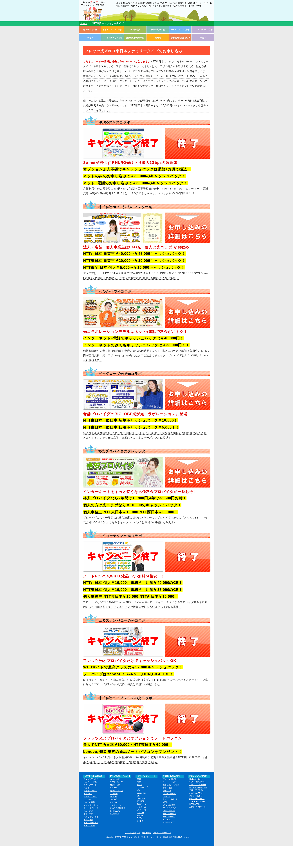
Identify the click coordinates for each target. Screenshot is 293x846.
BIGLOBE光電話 (169, 814)
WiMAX (166, 802)
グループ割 (88, 814)
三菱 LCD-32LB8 (196, 790)
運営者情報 (146, 833)
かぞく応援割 (89, 802)
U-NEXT (166, 796)
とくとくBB (141, 807)
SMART (140, 815)
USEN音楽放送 (169, 805)
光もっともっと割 (91, 817)
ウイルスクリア (169, 808)
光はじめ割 (88, 811)
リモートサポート (170, 799)
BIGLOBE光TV (169, 816)
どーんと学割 (89, 825)
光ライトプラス (90, 791)
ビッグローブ (142, 787)
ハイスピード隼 (90, 782)
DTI (138, 796)
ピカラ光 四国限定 (117, 808)
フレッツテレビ (169, 794)
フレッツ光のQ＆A (132, 833)
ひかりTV (167, 791)
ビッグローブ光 (116, 791)
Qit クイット (142, 810)
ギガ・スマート (90, 785)
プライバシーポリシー (162, 833)
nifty (138, 790)
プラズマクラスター (197, 785)
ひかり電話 (167, 788)
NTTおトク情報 (169, 782)
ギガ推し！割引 (90, 796)
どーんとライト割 (91, 823)
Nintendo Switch (196, 779)
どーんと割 (88, 820)
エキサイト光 (115, 805)
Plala (139, 782)
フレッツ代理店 (169, 779)
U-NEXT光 (114, 802)
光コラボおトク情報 (171, 785)
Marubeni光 (115, 785)
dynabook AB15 (196, 793)
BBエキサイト (142, 804)
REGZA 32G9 (195, 804)
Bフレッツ (88, 794)
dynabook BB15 (196, 796)
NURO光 (114, 788)
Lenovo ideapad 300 (198, 787)
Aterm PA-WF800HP (197, 807)
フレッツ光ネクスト (92, 779)
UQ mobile (114, 814)
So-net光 (114, 799)
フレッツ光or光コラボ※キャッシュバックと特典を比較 (149, 837)
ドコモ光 (114, 794)
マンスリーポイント (92, 805)
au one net (141, 793)
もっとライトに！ (91, 808)
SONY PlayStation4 (197, 782)
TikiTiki (139, 818)
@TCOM (140, 813)
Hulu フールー (169, 811)
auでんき (167, 819)
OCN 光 (113, 796)
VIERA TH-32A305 (197, 801)
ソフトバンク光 (116, 782)
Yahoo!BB (141, 798)
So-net (139, 785)
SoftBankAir (115, 811)
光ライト (87, 788)
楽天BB (140, 821)
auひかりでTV (169, 822)
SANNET (140, 801)
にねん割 (87, 799)
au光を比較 (115, 779)
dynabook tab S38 (196, 799)
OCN (139, 779)
